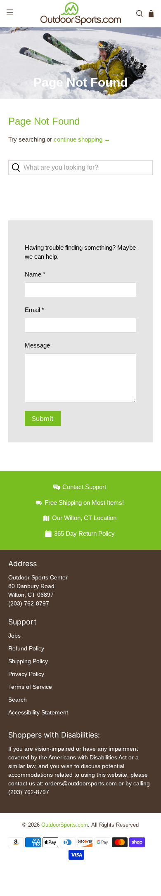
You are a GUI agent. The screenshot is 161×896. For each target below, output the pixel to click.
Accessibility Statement (38, 712)
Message (37, 345)
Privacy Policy (26, 674)
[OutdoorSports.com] (80, 13)
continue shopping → (82, 139)
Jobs (14, 635)
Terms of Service (30, 686)
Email (34, 309)
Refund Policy (26, 648)
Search (17, 699)
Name (35, 274)
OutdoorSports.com (64, 825)
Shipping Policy (28, 661)
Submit (43, 418)
